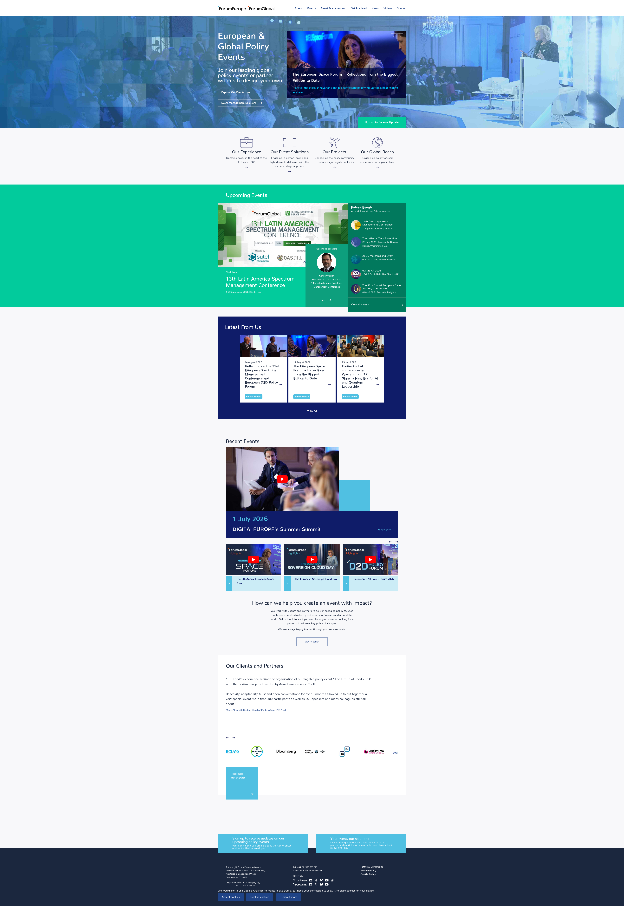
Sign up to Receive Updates (382, 122)
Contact (402, 8)
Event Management (333, 8)
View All (312, 411)
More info (384, 530)
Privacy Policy (368, 871)
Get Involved (359, 8)
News (375, 8)
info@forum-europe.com (311, 871)
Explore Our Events (232, 92)
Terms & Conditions (371, 867)
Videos (388, 8)
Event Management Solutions (238, 103)
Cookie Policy (368, 874)
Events (311, 8)
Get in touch (312, 641)
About (299, 8)
